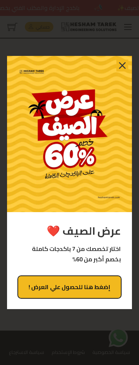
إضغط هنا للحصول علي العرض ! (70, 286)
